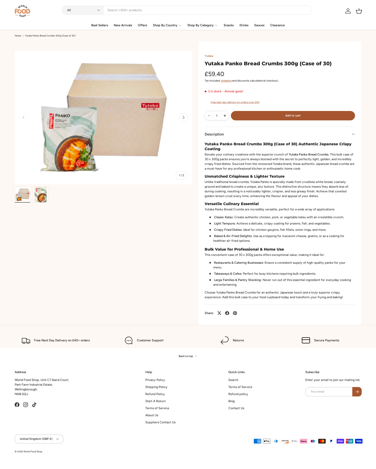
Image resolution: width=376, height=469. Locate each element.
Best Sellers (99, 25)
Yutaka (209, 56)
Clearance (277, 25)
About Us (151, 415)
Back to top (186, 356)
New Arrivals (123, 25)
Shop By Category (200, 25)
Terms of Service (157, 408)
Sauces (259, 25)
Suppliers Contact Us (160, 422)
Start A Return (155, 401)
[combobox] (186, 10)
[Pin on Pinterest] (235, 313)
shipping (226, 80)
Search (233, 380)
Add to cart (293, 115)
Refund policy (238, 394)
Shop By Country (165, 25)
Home (18, 36)
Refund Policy (155, 394)
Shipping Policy (156, 387)
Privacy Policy (155, 380)
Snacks (229, 25)
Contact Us (236, 408)
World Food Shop (33, 451)
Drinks (244, 25)
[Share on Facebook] (227, 313)
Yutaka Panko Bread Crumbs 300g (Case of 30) (50, 36)
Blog (231, 401)
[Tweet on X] (219, 313)
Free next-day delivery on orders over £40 (235, 102)
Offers (142, 25)
